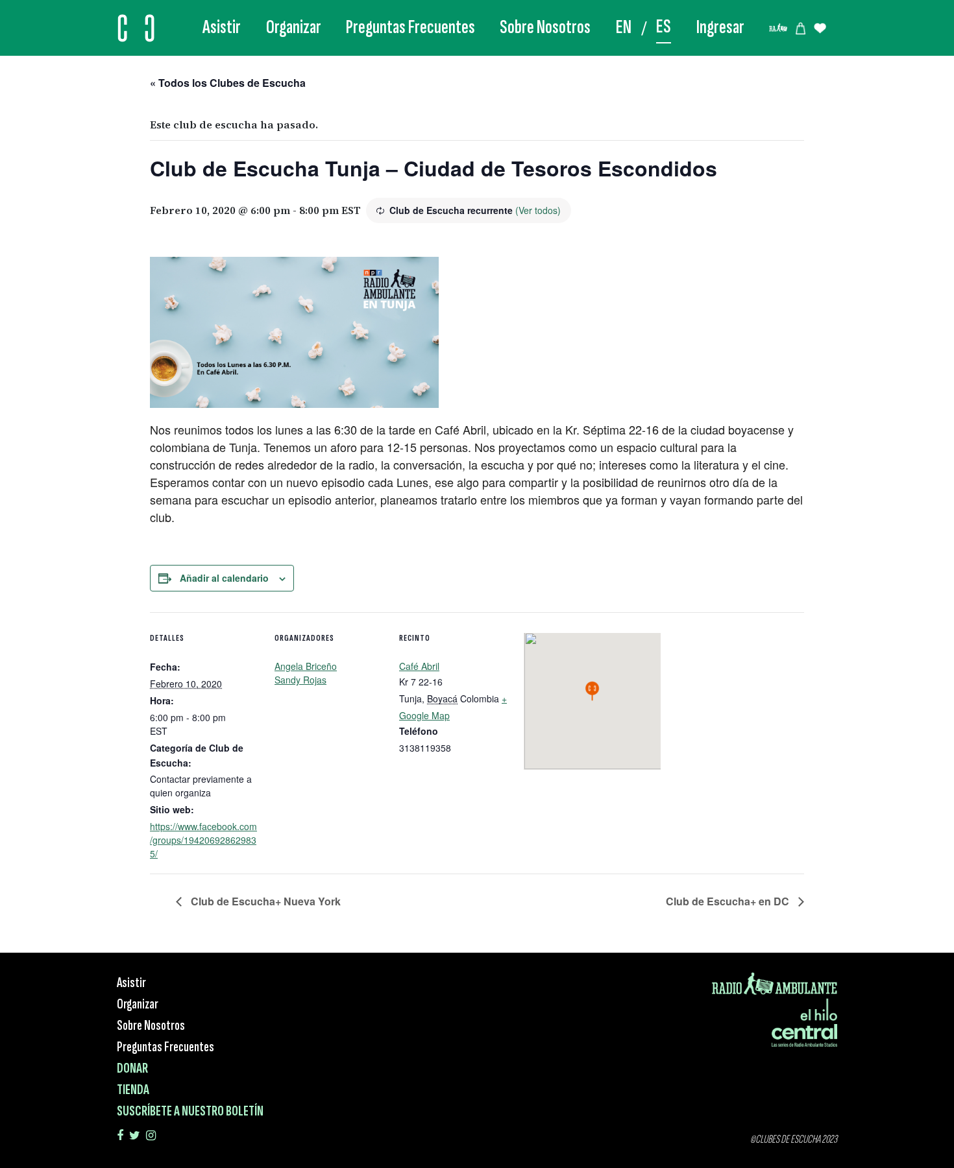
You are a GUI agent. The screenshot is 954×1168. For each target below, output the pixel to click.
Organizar (293, 27)
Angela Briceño (306, 666)
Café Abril (419, 666)
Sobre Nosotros (545, 27)
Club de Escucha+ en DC (729, 901)
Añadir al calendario (224, 577)
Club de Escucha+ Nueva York (264, 901)
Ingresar (720, 27)
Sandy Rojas (300, 679)
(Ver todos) (538, 210)
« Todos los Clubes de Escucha (228, 82)
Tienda (133, 1090)
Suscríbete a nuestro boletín (190, 1111)
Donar (132, 1068)
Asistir (221, 27)
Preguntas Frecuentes (410, 27)
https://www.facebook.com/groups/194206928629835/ (203, 840)
